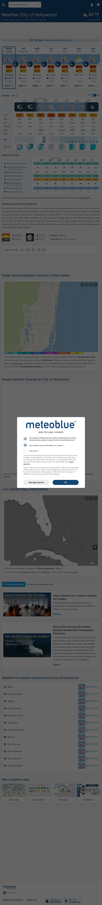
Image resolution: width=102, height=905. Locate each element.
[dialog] (51, 452)
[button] (51, 451)
